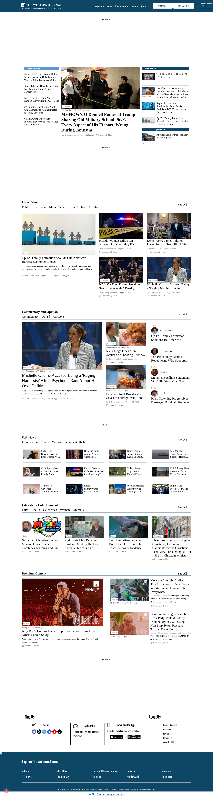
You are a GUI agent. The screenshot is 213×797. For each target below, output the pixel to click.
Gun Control (77, 207)
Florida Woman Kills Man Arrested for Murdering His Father (116, 244)
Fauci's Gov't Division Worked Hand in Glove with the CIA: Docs (41, 99)
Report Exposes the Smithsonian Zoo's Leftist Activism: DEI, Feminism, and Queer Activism (171, 108)
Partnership (167, 738)
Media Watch (57, 207)
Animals (78, 510)
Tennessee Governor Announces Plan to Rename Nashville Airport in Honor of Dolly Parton (50, 493)
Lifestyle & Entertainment (40, 505)
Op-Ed (46, 316)
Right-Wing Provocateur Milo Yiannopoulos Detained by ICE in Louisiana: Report (179, 493)
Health (35, 510)
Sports (45, 442)
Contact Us (167, 729)
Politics (26, 207)
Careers (166, 733)
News (109, 6)
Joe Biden (95, 207)
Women (65, 510)
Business (40, 207)
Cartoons (59, 316)
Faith (25, 510)
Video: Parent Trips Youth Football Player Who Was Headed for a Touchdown (41, 121)
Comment (101, 135)
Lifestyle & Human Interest (105, 771)
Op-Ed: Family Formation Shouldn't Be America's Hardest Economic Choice (172, 121)
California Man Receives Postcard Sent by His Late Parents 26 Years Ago (82, 544)
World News (63, 771)
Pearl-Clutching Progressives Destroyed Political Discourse (170, 400)
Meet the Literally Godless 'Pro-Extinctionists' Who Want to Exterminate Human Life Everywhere (169, 586)
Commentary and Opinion (40, 312)
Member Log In (183, 5)
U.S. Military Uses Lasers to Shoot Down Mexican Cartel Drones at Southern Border (179, 474)
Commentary (121, 6)
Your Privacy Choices (110, 794)
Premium (99, 6)
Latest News (30, 202)
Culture (56, 442)
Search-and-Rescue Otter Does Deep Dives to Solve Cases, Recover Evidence (126, 544)
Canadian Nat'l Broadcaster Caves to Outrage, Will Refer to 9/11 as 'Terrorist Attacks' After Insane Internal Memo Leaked (172, 93)
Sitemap (113, 789)
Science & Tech (74, 442)
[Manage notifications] (6, 790)
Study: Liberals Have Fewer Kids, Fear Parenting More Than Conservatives (41, 89)
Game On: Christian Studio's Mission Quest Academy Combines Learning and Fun (40, 544)
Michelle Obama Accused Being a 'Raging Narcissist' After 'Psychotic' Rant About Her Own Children (168, 290)
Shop (143, 6)
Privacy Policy (103, 789)
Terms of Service (123, 789)
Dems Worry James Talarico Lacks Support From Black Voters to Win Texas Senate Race (169, 244)
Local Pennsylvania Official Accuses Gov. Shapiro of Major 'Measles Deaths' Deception (93, 493)
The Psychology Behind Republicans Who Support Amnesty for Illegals (168, 360)
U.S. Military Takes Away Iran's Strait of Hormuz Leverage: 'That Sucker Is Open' (179, 457)
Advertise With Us (169, 742)
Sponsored (167, 776)
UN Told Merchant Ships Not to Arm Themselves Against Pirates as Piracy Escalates (40, 110)
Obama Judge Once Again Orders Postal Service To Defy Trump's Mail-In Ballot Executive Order (41, 77)
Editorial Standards (170, 725)
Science (131, 771)
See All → (184, 204)
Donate (134, 6)
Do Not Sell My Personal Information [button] (143, 789)
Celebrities (50, 510)
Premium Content (34, 573)
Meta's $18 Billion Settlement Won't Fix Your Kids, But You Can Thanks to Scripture (170, 381)
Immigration (30, 442)
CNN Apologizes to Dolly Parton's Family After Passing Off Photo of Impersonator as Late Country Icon (50, 475)
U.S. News (29, 437)
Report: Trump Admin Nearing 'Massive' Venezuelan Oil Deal (92, 457)
